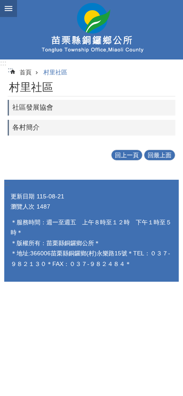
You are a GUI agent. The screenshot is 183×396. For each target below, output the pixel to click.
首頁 (25, 72)
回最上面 (160, 155)
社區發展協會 (32, 107)
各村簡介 (26, 127)
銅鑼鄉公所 (91, 29)
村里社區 (55, 72)
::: (3, 63)
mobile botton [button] (8, 8)
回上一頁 (127, 155)
